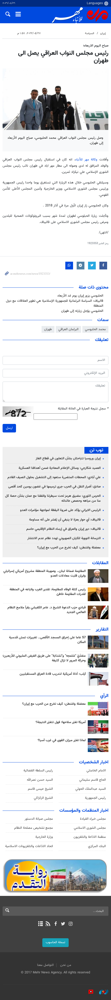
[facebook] (55, 924)
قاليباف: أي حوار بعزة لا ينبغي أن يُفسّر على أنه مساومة (65, 519)
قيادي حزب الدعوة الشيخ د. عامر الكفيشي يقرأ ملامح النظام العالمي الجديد (46, 610)
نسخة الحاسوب (55, 942)
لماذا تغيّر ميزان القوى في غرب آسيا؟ (62, 740)
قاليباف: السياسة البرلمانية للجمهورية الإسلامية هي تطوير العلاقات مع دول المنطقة (54, 303)
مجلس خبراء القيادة (93, 818)
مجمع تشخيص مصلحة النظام (33, 828)
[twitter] (63, 924)
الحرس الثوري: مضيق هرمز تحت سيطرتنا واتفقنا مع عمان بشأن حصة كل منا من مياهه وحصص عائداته (53, 498)
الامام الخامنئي (96, 770)
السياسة (89, 33)
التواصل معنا (45, 965)
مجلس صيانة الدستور (39, 818)
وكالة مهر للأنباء (86, 159)
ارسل (9, 428)
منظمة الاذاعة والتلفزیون (90, 837)
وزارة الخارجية (44, 837)
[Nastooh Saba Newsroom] (101, 992)
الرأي (104, 696)
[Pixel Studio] (88, 992)
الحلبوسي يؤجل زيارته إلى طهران (82, 311)
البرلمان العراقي (68, 329)
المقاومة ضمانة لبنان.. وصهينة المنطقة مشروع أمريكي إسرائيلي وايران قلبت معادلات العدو (44, 573)
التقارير (102, 629)
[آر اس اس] (48, 924)
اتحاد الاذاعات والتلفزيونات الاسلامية (29, 846)
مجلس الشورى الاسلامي (90, 828)
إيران (103, 33)
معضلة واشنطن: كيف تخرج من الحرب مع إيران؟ (69, 547)
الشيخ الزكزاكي (43, 798)
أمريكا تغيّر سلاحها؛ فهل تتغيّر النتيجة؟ (61, 722)
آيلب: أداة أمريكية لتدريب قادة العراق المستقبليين (53, 674)
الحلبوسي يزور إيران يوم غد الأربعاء (80, 295)
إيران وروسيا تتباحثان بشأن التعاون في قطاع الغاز (68, 458)
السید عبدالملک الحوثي (90, 789)
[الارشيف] (40, 924)
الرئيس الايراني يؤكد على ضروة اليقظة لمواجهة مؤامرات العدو (60, 510)
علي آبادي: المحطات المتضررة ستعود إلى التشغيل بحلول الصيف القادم (54, 477)
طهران (48, 329)
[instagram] (70, 924)
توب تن (96, 450)
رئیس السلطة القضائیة (38, 770)
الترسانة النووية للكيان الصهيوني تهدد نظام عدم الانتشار (64, 538)
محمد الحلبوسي (95, 329)
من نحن (65, 965)
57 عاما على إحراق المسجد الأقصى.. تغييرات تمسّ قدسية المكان (47, 640)
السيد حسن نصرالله (40, 779)
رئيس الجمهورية (95, 798)
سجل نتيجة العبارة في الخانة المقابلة (83, 408)
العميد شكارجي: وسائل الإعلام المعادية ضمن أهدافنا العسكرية (60, 468)
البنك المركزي (97, 846)
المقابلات (100, 563)
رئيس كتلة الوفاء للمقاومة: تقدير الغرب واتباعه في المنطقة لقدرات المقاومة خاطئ (48, 592)
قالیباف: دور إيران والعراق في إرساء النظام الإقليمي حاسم (63, 529)
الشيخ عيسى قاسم (40, 789)
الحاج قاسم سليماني (92, 779)
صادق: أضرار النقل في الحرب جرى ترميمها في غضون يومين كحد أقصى (54, 486)
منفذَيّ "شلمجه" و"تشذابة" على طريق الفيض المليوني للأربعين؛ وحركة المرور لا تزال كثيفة (44, 658)
